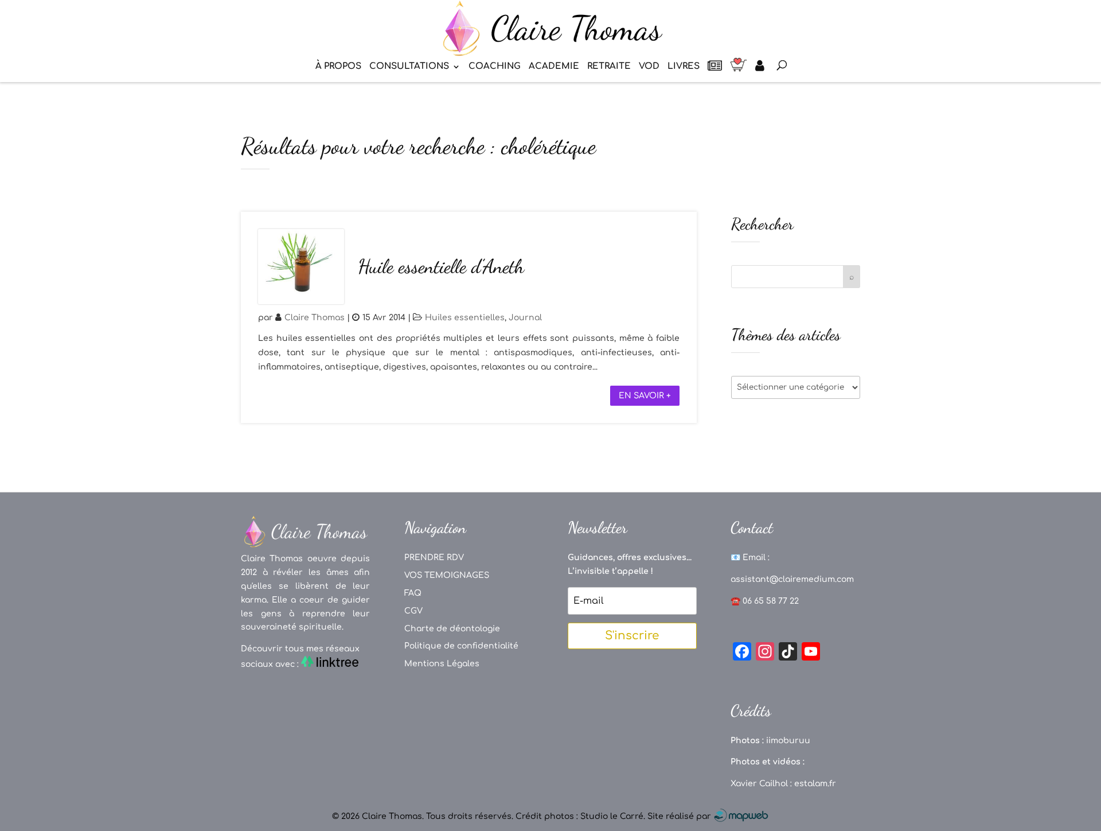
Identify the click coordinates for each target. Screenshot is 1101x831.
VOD (649, 67)
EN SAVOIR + (645, 395)
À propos (338, 67)
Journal (525, 317)
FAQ (412, 593)
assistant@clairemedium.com (792, 579)
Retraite (609, 67)
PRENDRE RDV (434, 557)
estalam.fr (815, 783)
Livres (683, 67)
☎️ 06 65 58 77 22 (765, 601)
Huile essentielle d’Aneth (441, 266)
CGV (413, 611)
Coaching (494, 67)
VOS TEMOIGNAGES (446, 575)
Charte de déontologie (452, 628)
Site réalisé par (680, 816)
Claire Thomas (314, 317)
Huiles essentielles (465, 317)
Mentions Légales (441, 663)
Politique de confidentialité (461, 646)
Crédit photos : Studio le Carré (579, 816)
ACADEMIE (554, 67)
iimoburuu (788, 740)
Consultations (409, 67)
